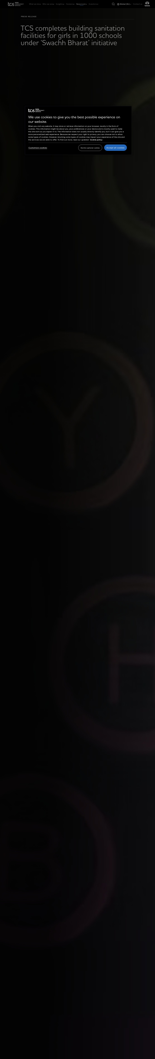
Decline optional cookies (90, 148)
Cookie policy (96, 140)
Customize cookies (37, 147)
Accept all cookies (115, 147)
